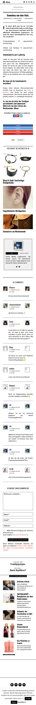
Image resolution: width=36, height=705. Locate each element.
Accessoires (29, 18)
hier (15, 96)
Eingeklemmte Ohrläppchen (14, 210)
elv (20, 20)
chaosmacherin (15, 304)
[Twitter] (26, 2)
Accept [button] (28, 698)
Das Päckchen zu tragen (23, 641)
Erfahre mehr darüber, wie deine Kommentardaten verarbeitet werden (18, 548)
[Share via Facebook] (14, 116)
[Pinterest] (29, 2)
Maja (11, 347)
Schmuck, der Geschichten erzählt (24, 612)
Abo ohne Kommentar (20, 535)
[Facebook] (24, 2)
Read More (22, 702)
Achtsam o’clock (23, 581)
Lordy (11, 468)
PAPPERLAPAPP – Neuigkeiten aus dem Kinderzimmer (25, 596)
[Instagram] (31, 2)
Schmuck (21, 140)
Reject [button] (14, 702)
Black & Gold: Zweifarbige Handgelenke (13, 181)
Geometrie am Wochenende (14, 231)
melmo (11, 368)
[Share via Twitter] (21, 116)
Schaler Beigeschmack (22, 625)
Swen (11, 321)
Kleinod (12, 385)
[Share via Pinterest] (17, 116)
